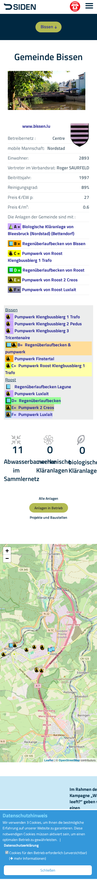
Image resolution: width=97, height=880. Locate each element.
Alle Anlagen (48, 498)
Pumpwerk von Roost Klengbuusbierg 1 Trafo (35, 257)
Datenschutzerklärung (21, 845)
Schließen (47, 870)
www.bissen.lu (36, 126)
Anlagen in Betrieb (48, 508)
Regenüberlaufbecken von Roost (49, 270)
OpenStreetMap (69, 760)
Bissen (47, 26)
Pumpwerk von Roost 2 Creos (46, 279)
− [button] (7, 558)
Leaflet (49, 760)
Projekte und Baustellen (48, 517)
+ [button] (7, 551)
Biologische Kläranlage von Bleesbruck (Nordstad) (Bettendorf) (41, 230)
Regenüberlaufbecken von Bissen (49, 243)
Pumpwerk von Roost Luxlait (45, 289)
